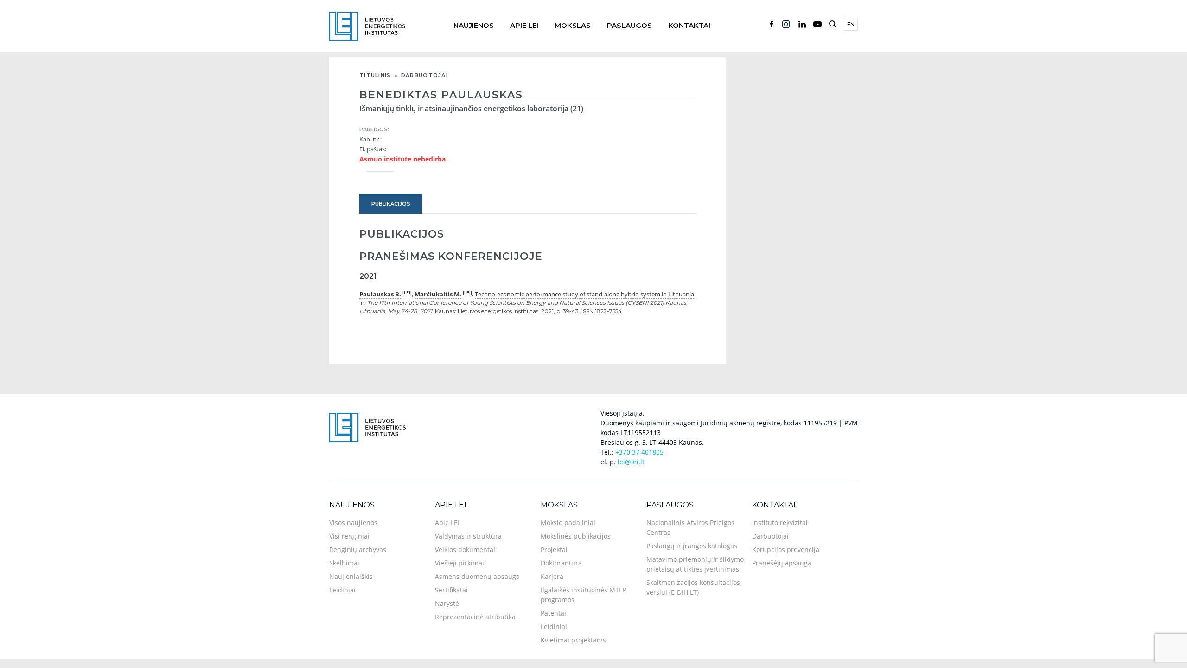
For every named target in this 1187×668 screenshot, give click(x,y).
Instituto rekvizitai (780, 522)
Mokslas (573, 25)
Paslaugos (629, 25)
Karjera (552, 576)
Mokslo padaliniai (568, 522)
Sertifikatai (451, 589)
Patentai (553, 613)
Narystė (447, 603)
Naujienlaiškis (351, 576)
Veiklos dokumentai (465, 549)
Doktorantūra (561, 563)
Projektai (554, 549)
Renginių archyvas (357, 549)
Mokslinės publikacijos (576, 536)
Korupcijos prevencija (785, 549)
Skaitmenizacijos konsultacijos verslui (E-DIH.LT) (693, 587)
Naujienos (473, 25)
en (851, 24)
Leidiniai (342, 589)
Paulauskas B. (380, 294)
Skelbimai (344, 563)
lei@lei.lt (631, 461)
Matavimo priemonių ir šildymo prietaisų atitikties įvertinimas (695, 564)
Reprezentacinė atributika (475, 616)
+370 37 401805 (639, 452)
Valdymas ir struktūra (468, 536)
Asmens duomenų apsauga (477, 576)
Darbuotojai (424, 75)
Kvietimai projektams (573, 640)
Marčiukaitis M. (438, 294)
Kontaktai (689, 25)
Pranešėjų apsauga (781, 563)
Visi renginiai (349, 536)
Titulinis (375, 75)
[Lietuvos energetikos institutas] (367, 25)
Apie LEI (524, 25)
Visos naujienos (353, 522)
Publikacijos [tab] (390, 203)
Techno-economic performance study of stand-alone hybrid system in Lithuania (584, 294)
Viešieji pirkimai (459, 563)
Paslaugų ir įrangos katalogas (691, 545)
